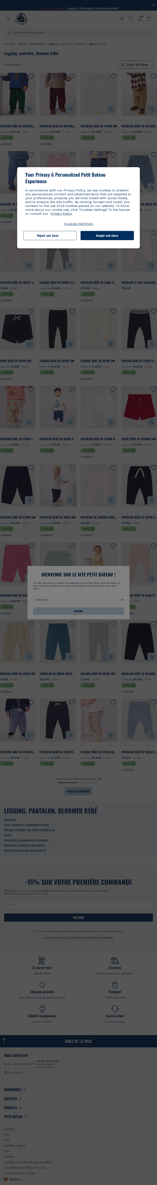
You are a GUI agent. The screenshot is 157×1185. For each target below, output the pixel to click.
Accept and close (107, 235)
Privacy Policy (61, 214)
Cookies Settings (78, 224)
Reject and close (47, 235)
